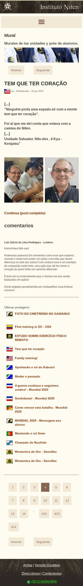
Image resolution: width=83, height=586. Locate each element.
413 (57, 513)
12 (67, 500)
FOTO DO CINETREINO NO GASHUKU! (42, 313)
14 (24, 513)
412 (44, 513)
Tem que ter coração (35, 83)
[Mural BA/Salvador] (7, 91)
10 (45, 500)
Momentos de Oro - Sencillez (36, 451)
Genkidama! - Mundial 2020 (34, 398)
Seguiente (43, 70)
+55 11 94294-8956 (44, 581)
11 (56, 500)
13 (12, 513)
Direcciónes (31, 573)
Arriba (27, 565)
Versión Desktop (47, 565)
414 (13, 527)
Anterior (16, 70)
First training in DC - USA (33, 326)
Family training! (26, 358)
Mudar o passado (27, 376)
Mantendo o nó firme (30, 433)
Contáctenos (52, 573)
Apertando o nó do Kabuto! (35, 367)
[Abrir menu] (41, 22)
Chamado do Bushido (31, 442)
